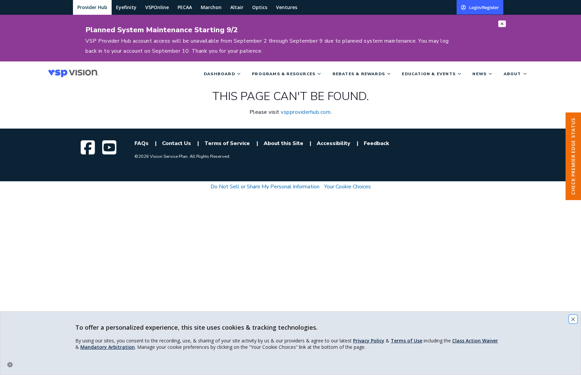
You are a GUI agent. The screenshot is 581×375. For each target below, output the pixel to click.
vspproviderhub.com (306, 112)
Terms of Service (227, 143)
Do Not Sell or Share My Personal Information (264, 186)
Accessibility (333, 143)
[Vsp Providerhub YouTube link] (110, 147)
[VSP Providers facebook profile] (89, 147)
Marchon (211, 7)
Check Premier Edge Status (573, 156)
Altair (236, 7)
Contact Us (176, 143)
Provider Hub (92, 7)
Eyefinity (126, 7)
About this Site (283, 143)
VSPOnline (157, 7)
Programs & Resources (283, 74)
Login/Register (484, 7)
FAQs (141, 143)
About (512, 74)
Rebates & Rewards (359, 74)
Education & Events (429, 74)
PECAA (185, 7)
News (479, 74)
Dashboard (219, 74)
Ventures (286, 7)
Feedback (376, 143)
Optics (259, 7)
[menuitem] (123, 73)
